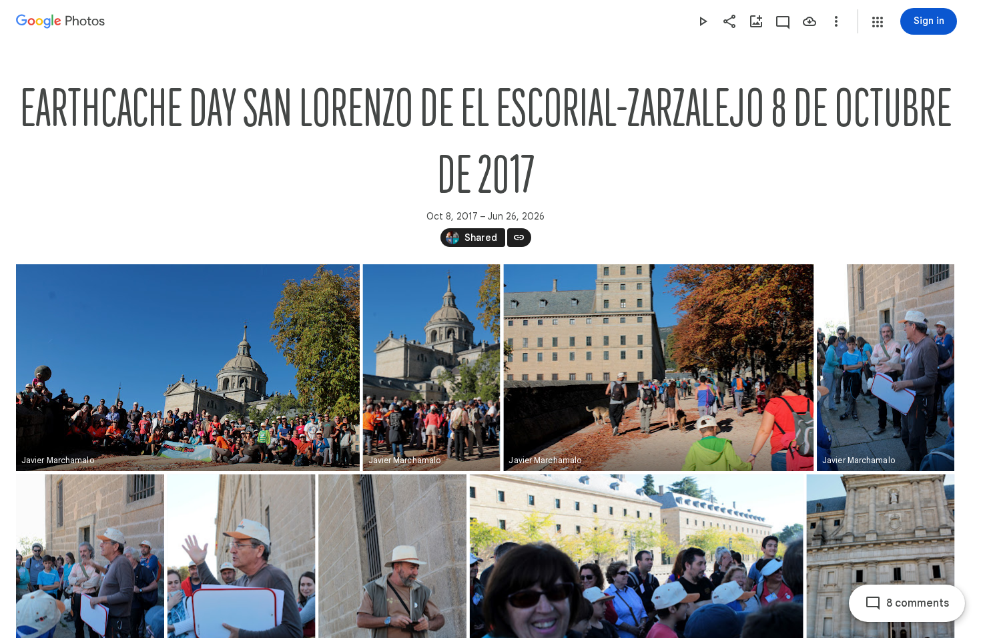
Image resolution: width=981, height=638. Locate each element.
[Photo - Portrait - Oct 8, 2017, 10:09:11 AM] (432, 367)
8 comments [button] (917, 603)
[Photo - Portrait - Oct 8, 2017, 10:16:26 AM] (885, 367)
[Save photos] (809, 21)
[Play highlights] (703, 21)
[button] (877, 22)
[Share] (729, 21)
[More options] (836, 21)
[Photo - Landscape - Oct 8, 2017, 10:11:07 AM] (658, 367)
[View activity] (782, 21)
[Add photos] (756, 21)
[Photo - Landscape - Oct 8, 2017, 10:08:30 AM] (188, 367)
